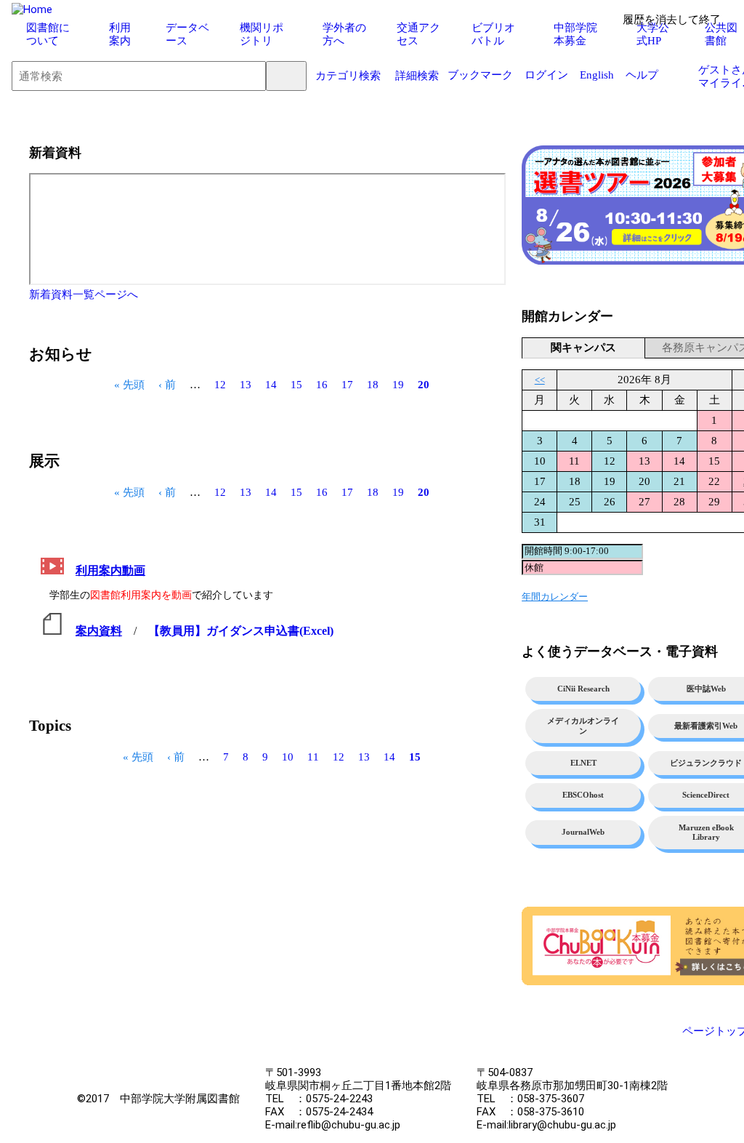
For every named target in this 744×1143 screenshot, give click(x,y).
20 (423, 384)
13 (245, 384)
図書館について (48, 34)
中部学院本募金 (575, 34)
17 (347, 384)
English (597, 75)
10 (288, 756)
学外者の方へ (344, 34)
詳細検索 (417, 75)
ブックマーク (480, 75)
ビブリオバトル (493, 34)
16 (322, 384)
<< (540, 379)
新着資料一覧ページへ (83, 294)
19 (398, 384)
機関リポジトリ (261, 34)
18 (373, 384)
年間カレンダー (555, 596)
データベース (187, 34)
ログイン (546, 75)
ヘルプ (642, 75)
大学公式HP (652, 34)
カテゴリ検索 (348, 75)
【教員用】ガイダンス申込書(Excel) (240, 631)
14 (271, 384)
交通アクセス (418, 34)
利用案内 (120, 34)
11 (313, 756)
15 (296, 384)
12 (220, 384)
